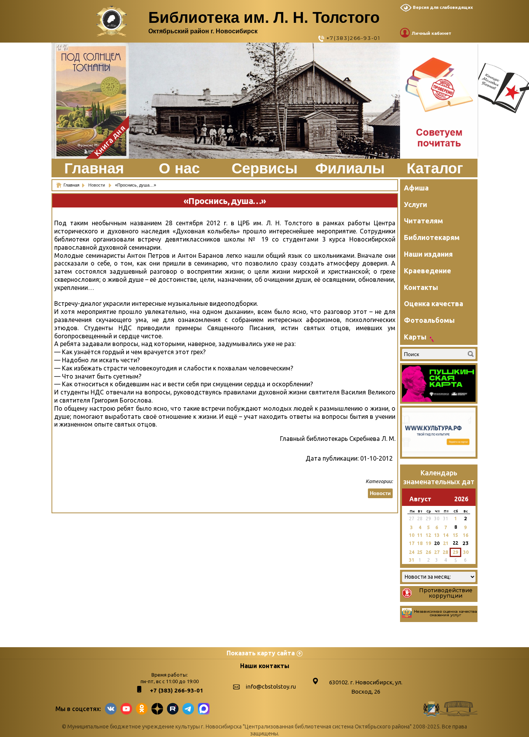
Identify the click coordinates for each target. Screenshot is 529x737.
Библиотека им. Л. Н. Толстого (264, 17)
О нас (179, 168)
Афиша (416, 188)
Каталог (435, 168)
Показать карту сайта (261, 653)
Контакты (421, 287)
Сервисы (264, 168)
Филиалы (350, 168)
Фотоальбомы (429, 320)
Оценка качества (433, 303)
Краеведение (427, 270)
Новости (97, 185)
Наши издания (428, 254)
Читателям (423, 221)
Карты (415, 337)
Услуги (415, 204)
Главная (94, 168)
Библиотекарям (432, 237)
